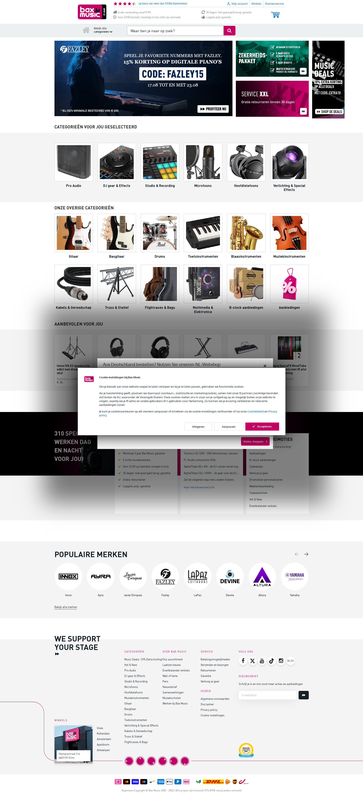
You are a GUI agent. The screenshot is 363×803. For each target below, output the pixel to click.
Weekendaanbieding (261, 486)
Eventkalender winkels (263, 506)
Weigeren (198, 426)
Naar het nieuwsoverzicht (199, 487)
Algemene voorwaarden (215, 698)
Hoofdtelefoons (133, 692)
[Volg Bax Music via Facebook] (243, 661)
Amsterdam (104, 739)
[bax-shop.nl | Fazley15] (143, 78)
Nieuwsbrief (170, 687)
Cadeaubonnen (258, 492)
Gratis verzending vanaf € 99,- (135, 12)
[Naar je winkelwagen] (275, 13)
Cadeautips (256, 466)
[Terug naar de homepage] (86, 30)
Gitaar (128, 703)
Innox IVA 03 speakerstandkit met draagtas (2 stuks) (73, 369)
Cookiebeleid (255, 411)
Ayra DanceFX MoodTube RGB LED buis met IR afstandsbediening (289, 369)
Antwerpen (103, 750)
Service (207, 651)
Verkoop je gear (258, 473)
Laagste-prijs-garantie (218, 17)
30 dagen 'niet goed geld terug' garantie (229, 12)
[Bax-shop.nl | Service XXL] (272, 99)
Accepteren (264, 426)
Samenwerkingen (173, 692)
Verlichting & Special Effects (141, 725)
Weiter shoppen (253, 441)
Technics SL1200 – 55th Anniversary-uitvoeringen (213, 453)
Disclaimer (207, 704)
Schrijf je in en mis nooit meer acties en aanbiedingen (271, 684)
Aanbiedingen (257, 453)
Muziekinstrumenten (136, 698)
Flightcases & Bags (136, 742)
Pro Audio (130, 670)
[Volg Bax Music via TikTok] (271, 661)
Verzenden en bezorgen (215, 665)
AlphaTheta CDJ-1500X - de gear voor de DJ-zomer (214, 473)
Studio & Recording (135, 681)
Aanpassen (229, 426)
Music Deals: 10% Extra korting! (143, 659)
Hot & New (255, 499)
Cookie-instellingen (212, 715)
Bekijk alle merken (65, 607)
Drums (128, 714)
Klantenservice (274, 3)
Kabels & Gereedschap (138, 731)
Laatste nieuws (172, 665)
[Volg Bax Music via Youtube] (262, 661)
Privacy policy (209, 709)
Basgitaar (130, 709)
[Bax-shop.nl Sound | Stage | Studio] (92, 11)
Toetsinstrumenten (135, 720)
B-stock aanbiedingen (262, 460)
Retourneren (208, 670)
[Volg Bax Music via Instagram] (281, 661)
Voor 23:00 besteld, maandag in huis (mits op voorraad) (149, 17)
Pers (165, 681)
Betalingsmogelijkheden (215, 659)
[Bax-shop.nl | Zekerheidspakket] (272, 59)
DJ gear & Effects (134, 676)
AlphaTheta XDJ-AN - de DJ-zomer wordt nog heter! (215, 466)
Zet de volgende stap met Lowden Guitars (209, 479)
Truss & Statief (133, 736)
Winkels (256, 3)
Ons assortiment (173, 659)
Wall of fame (170, 676)
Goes (100, 728)
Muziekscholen (172, 698)
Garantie (206, 676)
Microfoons (131, 687)
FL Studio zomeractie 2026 (200, 460)
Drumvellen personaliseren (265, 479)
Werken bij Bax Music (175, 703)
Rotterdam (103, 733)
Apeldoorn (103, 744)
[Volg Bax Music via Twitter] (252, 661)
